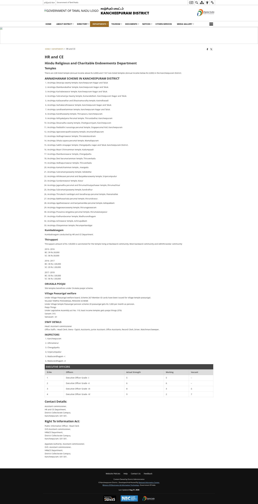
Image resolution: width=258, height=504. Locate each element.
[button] (212, 24)
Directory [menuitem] (82, 24)
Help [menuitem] (125, 473)
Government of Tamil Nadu (67, 2)
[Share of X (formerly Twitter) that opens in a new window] (211, 49)
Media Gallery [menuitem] (184, 24)
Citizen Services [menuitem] (163, 24)
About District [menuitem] (64, 24)
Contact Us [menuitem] (136, 473)
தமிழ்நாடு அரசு (49, 2)
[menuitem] (191, 2)
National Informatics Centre (149, 482)
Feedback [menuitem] (148, 473)
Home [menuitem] (48, 24)
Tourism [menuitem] (115, 24)
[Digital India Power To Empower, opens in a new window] (148, 499)
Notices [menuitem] (146, 24)
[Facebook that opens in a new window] (207, 49)
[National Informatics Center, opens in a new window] (129, 498)
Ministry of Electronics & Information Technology (121, 485)
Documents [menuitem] (131, 24)
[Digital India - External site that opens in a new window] (202, 18)
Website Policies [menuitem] (113, 473)
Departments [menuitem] (99, 24)
